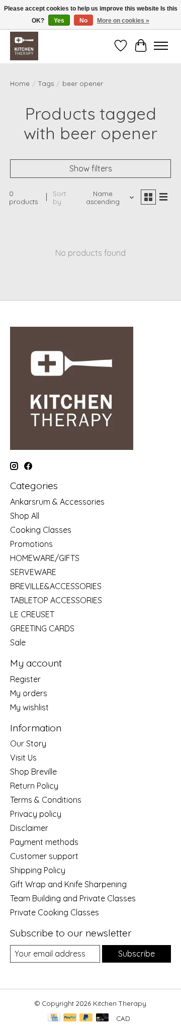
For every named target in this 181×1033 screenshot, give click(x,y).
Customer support (44, 856)
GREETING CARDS (42, 628)
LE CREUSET (32, 614)
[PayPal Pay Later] (86, 1018)
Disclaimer (29, 828)
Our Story (28, 743)
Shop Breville (33, 772)
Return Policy (34, 786)
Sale (18, 642)
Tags (46, 83)
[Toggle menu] (161, 46)
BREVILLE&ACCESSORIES (56, 586)
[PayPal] (69, 1018)
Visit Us (23, 758)
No (83, 20)
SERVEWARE (33, 572)
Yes (59, 20)
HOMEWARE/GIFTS (44, 558)
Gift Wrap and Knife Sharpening (68, 884)
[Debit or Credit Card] (102, 1018)
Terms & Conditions (45, 800)
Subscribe (136, 954)
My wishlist (29, 707)
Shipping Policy (37, 870)
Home (20, 83)
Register (25, 679)
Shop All (24, 516)
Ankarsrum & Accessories (57, 502)
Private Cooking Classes (54, 912)
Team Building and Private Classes (73, 898)
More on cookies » (123, 20)
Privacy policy (35, 814)
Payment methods (44, 842)
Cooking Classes (40, 530)
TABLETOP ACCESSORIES (56, 600)
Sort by (59, 198)
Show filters (90, 168)
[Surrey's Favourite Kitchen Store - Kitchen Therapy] (24, 46)
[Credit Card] (54, 1018)
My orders (28, 693)
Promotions (31, 544)
